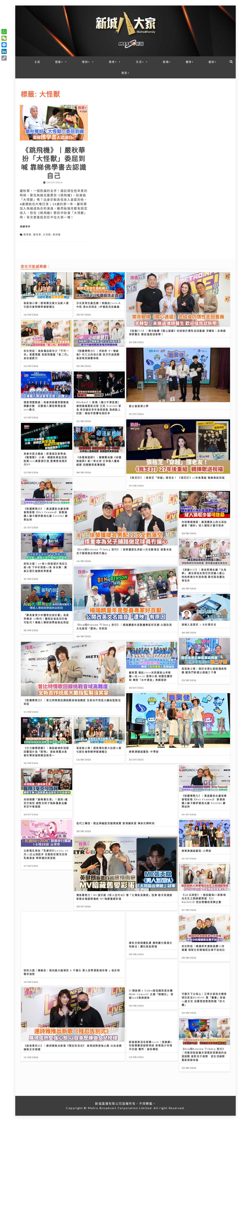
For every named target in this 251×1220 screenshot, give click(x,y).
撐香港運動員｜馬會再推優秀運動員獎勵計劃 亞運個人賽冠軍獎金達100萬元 (46, 405)
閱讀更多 (25, 226)
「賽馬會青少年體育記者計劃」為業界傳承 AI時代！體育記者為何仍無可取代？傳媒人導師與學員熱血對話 (46, 618)
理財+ (86, 61)
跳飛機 (57, 234)
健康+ (59, 61)
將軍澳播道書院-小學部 (196, 850)
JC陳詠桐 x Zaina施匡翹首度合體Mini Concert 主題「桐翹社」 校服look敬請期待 (151, 994)
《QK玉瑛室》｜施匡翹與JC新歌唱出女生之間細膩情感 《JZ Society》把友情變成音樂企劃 (204, 898)
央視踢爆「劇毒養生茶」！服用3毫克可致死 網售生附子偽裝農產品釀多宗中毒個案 (46, 803)
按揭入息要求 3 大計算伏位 (199, 624)
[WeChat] (4, 38)
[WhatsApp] (4, 31)
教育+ (113, 61)
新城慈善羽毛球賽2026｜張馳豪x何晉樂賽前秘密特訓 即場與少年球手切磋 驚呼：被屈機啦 (150, 1045)
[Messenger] (4, 44)
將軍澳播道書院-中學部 (144, 751)
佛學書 (27, 234)
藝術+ (213, 61)
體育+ (190, 61)
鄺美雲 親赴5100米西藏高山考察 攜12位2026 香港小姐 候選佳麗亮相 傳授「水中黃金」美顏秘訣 (151, 676)
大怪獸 (47, 234)
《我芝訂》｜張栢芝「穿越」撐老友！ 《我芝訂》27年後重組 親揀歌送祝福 (177, 477)
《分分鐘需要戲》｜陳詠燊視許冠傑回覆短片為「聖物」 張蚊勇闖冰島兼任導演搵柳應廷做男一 (46, 751)
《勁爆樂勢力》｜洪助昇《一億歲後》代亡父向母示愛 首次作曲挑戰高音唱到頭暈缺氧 (98, 354)
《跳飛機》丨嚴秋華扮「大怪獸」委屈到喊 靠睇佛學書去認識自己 (54, 162)
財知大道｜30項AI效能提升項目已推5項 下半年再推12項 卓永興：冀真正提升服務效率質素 (46, 567)
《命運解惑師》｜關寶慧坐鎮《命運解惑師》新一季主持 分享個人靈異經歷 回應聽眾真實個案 (99, 461)
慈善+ (125, 72)
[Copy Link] (4, 58)
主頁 (37, 61)
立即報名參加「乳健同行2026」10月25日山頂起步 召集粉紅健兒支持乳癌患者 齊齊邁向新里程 (46, 854)
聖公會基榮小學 (139, 405)
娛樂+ (167, 61)
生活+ (140, 61)
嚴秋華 (37, 234)
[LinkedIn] (4, 51)
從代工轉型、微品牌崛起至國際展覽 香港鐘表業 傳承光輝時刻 (115, 823)
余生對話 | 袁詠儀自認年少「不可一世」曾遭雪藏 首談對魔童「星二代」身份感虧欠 (46, 354)
